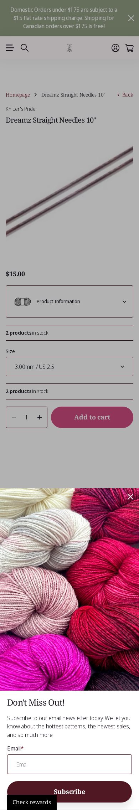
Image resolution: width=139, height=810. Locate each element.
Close (130, 496)
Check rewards (31, 802)
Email (15, 748)
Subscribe (69, 791)
